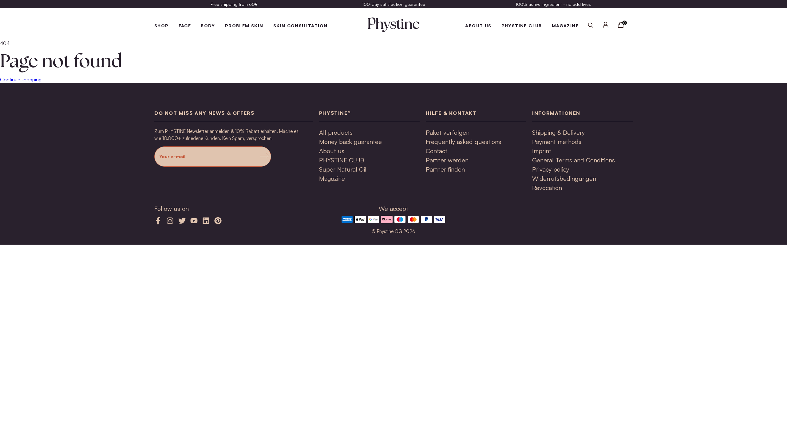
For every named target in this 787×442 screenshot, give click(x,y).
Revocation (547, 188)
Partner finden (445, 169)
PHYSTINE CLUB (521, 25)
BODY (208, 25)
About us (478, 25)
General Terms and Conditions (573, 160)
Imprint (541, 151)
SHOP (161, 25)
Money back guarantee (350, 141)
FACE (185, 25)
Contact (436, 151)
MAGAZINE (565, 25)
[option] (234, 4)
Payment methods (556, 141)
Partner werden (447, 160)
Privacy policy (550, 169)
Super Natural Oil (342, 169)
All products (336, 132)
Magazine (332, 178)
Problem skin (244, 25)
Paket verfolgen (447, 132)
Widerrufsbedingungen (564, 178)
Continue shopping (21, 79)
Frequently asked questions (463, 141)
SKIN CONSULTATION (300, 25)
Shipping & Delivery (558, 132)
